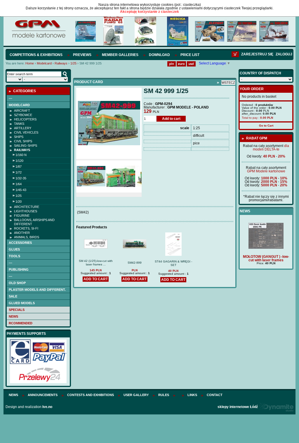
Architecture (26, 207)
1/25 (73, 63)
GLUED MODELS (22, 303)
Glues (14, 249)
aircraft (22, 110)
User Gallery (136, 395)
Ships (18, 137)
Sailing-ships (25, 145)
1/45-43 (20, 190)
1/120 (19, 160)
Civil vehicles (26, 132)
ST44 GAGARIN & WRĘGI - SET (173, 263)
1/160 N (21, 155)
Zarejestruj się (257, 54)
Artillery (22, 128)
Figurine (21, 215)
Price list (189, 55)
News (13, 316)
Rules (163, 395)
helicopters (25, 119)
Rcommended (20, 323)
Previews (82, 55)
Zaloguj (284, 54)
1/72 (18, 172)
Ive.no (47, 407)
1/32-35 (20, 178)
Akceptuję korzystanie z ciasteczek (149, 12)
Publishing (19, 269)
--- (10, 98)
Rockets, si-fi (26, 228)
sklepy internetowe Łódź (238, 407)
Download (159, 55)
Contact (214, 395)
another (22, 232)
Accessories (20, 242)
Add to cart (171, 119)
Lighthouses (25, 211)
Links (192, 395)
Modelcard (44, 63)
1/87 (18, 166)
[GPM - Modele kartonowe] (38, 37)
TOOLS (14, 256)
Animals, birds (26, 237)
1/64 (18, 184)
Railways (61, 63)
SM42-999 (135, 262)
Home (29, 63)
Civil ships (23, 141)
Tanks (19, 123)
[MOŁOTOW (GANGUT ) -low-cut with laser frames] (266, 248)
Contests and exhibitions (90, 395)
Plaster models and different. (37, 289)
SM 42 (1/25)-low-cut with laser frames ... (96, 262)
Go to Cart (266, 125)
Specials (17, 309)
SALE (13, 296)
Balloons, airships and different (34, 222)
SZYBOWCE (23, 115)
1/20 (18, 201)
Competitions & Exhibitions (36, 55)
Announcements (43, 395)
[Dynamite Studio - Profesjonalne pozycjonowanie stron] (276, 407)
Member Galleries (120, 55)
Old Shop (17, 283)
